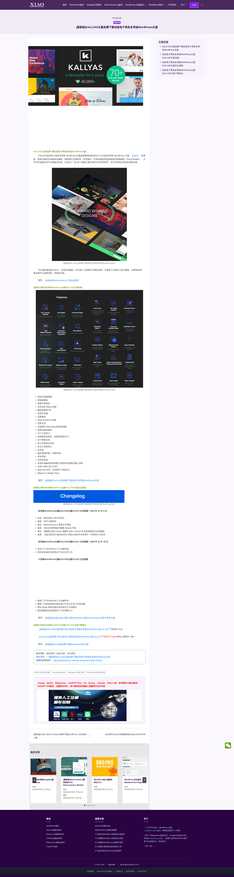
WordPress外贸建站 (153, 831)
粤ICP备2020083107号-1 (130, 865)
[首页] (113, 18)
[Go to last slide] (34, 780)
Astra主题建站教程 (54, 830)
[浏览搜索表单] (202, 4)
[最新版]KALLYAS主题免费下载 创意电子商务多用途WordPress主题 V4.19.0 (74, 629)
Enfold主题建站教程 (54, 838)
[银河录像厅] (89, 700)
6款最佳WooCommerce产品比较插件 (62, 280)
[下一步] (144, 780)
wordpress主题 (59, 672)
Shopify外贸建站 (94, 5)
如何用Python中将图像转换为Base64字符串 (125, 734)
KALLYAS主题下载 (41, 672)
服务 (65, 5)
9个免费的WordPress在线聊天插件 (109, 842)
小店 (194, 5)
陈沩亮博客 (130, 871)
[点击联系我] (228, 745)
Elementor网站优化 (103, 826)
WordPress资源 (156, 838)
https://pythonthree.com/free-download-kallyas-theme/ (77, 660)
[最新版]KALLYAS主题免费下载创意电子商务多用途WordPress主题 (79, 657)
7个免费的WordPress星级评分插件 (109, 838)
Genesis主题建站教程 (55, 834)
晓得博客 (40, 657)
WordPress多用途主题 (96, 672)
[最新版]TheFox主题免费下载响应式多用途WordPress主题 (72, 480)
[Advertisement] (89, 130)
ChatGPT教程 (52, 847)
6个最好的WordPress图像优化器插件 (110, 834)
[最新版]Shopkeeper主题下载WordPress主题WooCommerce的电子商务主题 (80, 618)
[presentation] (43, 766)
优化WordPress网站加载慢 (106, 830)
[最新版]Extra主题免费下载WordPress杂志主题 (66, 644)
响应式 (135, 156)
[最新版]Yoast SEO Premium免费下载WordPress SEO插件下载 (60, 736)
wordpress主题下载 (76, 672)
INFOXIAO (142, 871)
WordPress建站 (77, 5)
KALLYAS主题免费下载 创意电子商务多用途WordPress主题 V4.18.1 (70, 637)
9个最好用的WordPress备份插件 (108, 851)
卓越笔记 (119, 871)
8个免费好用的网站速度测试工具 (108, 847)
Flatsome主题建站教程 (55, 842)
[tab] (84, 805)
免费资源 (117, 22)
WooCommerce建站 (113, 5)
